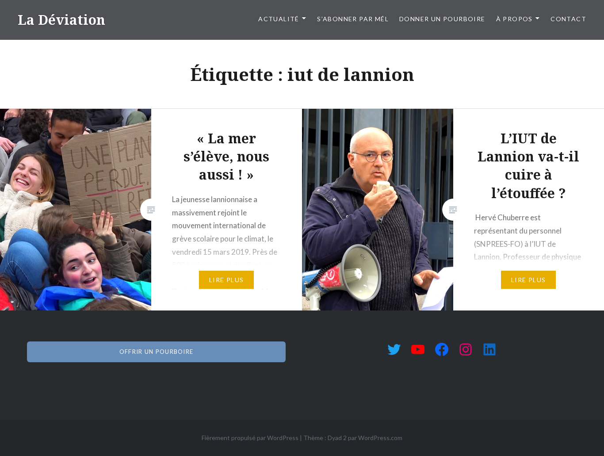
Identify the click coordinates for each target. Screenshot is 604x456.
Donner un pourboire (442, 19)
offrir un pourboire (156, 351)
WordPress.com (380, 437)
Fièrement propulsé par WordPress (250, 437)
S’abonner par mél (353, 19)
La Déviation (61, 20)
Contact (568, 19)
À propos (514, 19)
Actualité (278, 19)
